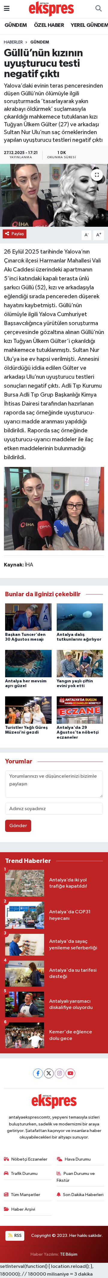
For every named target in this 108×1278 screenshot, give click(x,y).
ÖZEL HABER (49, 25)
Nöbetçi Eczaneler (29, 1159)
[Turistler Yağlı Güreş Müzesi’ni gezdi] (28, 709)
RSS (18, 1235)
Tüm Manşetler (25, 1194)
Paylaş (18, 234)
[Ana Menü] (7, 8)
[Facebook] (38, 1073)
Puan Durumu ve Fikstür (76, 1176)
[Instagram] (59, 1073)
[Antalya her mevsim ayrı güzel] (28, 663)
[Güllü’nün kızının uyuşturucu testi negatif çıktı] (54, 195)
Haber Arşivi (23, 1209)
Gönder (18, 825)
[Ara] (98, 9)
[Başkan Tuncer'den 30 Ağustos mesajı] (28, 616)
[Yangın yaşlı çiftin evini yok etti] (80, 663)
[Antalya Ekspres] (51, 9)
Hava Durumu (78, 1159)
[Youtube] (70, 1073)
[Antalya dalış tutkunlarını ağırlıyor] (80, 616)
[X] (49, 1073)
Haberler (13, 42)
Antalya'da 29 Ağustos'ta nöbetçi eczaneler (78, 733)
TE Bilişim (68, 1254)
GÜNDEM (15, 25)
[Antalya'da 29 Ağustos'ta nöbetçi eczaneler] (80, 709)
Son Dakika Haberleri (83, 1194)
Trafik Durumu (24, 1173)
